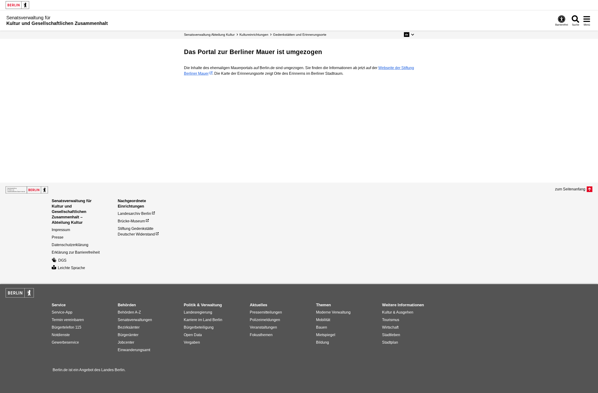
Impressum (61, 230)
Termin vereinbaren (68, 320)
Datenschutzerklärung (70, 245)
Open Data (193, 335)
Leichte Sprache (71, 268)
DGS (62, 260)
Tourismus (390, 320)
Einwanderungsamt (134, 350)
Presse (57, 237)
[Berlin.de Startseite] (17, 5)
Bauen (321, 327)
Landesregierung (198, 312)
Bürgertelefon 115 (66, 327)
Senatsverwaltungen (135, 320)
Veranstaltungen (263, 327)
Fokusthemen (261, 335)
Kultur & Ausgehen (397, 312)
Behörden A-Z (129, 312)
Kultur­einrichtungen (253, 34)
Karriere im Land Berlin (203, 320)
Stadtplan (390, 342)
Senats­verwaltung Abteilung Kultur (209, 34)
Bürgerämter (128, 335)
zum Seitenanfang (570, 189)
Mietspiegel (325, 335)
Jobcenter (126, 342)
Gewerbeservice (65, 342)
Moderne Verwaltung (333, 312)
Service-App (62, 312)
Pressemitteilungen (266, 312)
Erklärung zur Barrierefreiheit (76, 252)
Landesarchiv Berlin (134, 214)
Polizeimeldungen (265, 320)
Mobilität (323, 320)
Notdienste (61, 335)
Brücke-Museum (131, 221)
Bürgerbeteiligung (199, 327)
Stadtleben (391, 335)
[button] (409, 34)
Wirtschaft (390, 327)
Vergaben (192, 342)
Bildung (322, 342)
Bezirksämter (129, 327)
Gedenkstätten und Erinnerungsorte (299, 34)
